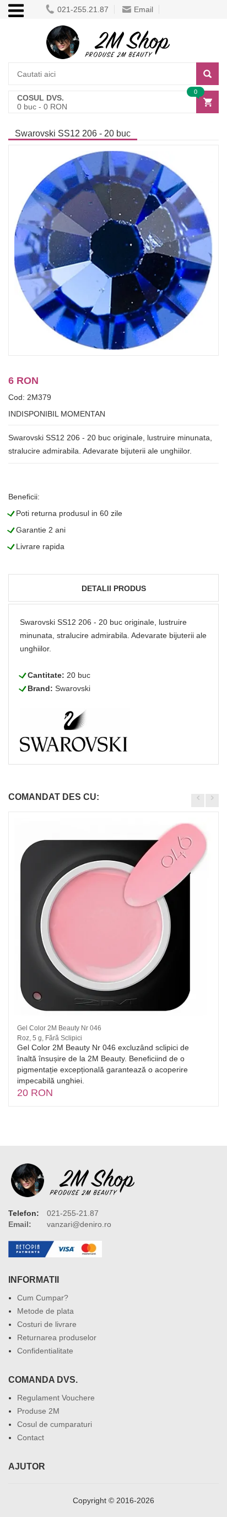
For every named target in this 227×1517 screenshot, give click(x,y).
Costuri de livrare (47, 1324)
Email (143, 9)
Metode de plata (45, 1311)
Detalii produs (114, 588)
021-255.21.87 (83, 9)
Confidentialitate (45, 1350)
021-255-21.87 (73, 1213)
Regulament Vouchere (56, 1397)
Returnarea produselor (56, 1337)
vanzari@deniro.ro (79, 1224)
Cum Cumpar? (42, 1297)
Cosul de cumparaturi (54, 1424)
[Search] (207, 73)
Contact (30, 1437)
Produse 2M (38, 1411)
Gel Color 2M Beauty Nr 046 (59, 1028)
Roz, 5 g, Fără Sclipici (49, 1038)
